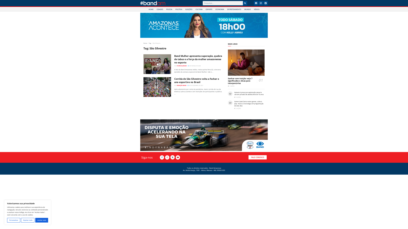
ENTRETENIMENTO (234, 9)
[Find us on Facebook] (162, 157)
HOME (151, 9)
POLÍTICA (178, 9)
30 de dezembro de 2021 (195, 85)
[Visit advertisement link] (204, 25)
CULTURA (199, 9)
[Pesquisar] (245, 3)
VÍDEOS (256, 9)
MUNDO (247, 9)
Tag (150, 43)
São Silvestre (156, 43)
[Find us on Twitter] (172, 157)
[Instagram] (261, 3)
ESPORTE (209, 9)
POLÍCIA (169, 9)
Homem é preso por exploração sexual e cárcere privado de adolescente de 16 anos (249, 93)
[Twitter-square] (266, 3)
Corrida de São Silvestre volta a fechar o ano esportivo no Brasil (196, 80)
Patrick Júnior (182, 66)
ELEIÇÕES (188, 9)
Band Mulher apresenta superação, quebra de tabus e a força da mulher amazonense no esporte (198, 59)
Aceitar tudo (41, 220)
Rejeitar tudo (27, 220)
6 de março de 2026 (195, 66)
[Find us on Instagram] (167, 157)
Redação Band (181, 85)
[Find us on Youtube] (178, 157)
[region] (27, 212)
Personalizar (13, 220)
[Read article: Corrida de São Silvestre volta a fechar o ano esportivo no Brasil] (157, 87)
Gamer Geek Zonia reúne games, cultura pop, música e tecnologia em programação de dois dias (248, 104)
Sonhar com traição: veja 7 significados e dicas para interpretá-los (240, 80)
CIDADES (160, 9)
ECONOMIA (219, 9)
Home (145, 43)
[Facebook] (256, 3)
